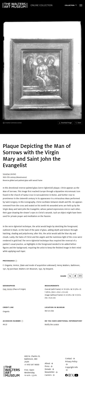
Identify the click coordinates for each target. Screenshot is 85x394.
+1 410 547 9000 (31, 364)
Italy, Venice (7, 289)
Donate (48, 369)
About (48, 363)
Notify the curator (52, 324)
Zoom (79, 123)
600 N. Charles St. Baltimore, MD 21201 (32, 359)
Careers (48, 375)
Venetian (6, 174)
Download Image (66, 123)
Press (47, 366)
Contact (68, 358)
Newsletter (50, 372)
